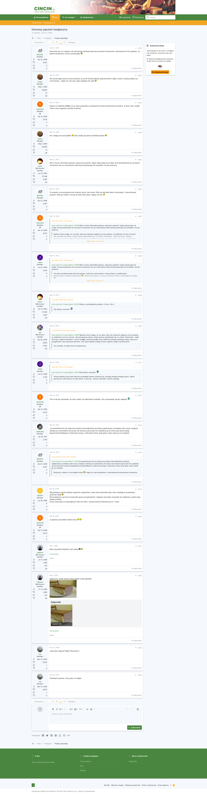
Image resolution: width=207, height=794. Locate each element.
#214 (140, 452)
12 (64, 42)
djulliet (40, 495)
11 (60, 42)
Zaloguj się (133, 761)
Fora (81, 766)
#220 (140, 675)
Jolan (40, 262)
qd (40, 332)
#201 (140, 48)
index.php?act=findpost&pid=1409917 (66, 335)
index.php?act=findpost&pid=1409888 (66, 225)
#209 (140, 295)
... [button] (50, 42)
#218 (140, 576)
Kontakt (83, 770)
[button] (76, 17)
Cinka (40, 82)
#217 (140, 546)
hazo (40, 166)
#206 (140, 189)
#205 (140, 160)
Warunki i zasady (117, 785)
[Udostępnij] (135, 48)
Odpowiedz (137, 68)
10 (57, 42)
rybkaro (40, 552)
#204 (140, 132)
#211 (140, 362)
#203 (140, 103)
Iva (40, 654)
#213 (140, 425)
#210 (140, 326)
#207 (140, 216)
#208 (140, 256)
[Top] (170, 785)
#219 (140, 648)
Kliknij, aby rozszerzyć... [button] (96, 241)
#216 (140, 516)
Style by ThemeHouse (86, 791)
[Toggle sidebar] (173, 23)
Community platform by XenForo (54, 791)
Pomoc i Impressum (149, 785)
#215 (140, 489)
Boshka (40, 54)
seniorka (37, 33)
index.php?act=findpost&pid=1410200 (66, 304)
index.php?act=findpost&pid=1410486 (66, 461)
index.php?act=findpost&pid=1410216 (66, 372)
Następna (72, 42)
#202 (140, 75)
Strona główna (85, 761)
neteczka (40, 432)
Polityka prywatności (132, 785)
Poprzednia (38, 42)
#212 (140, 395)
